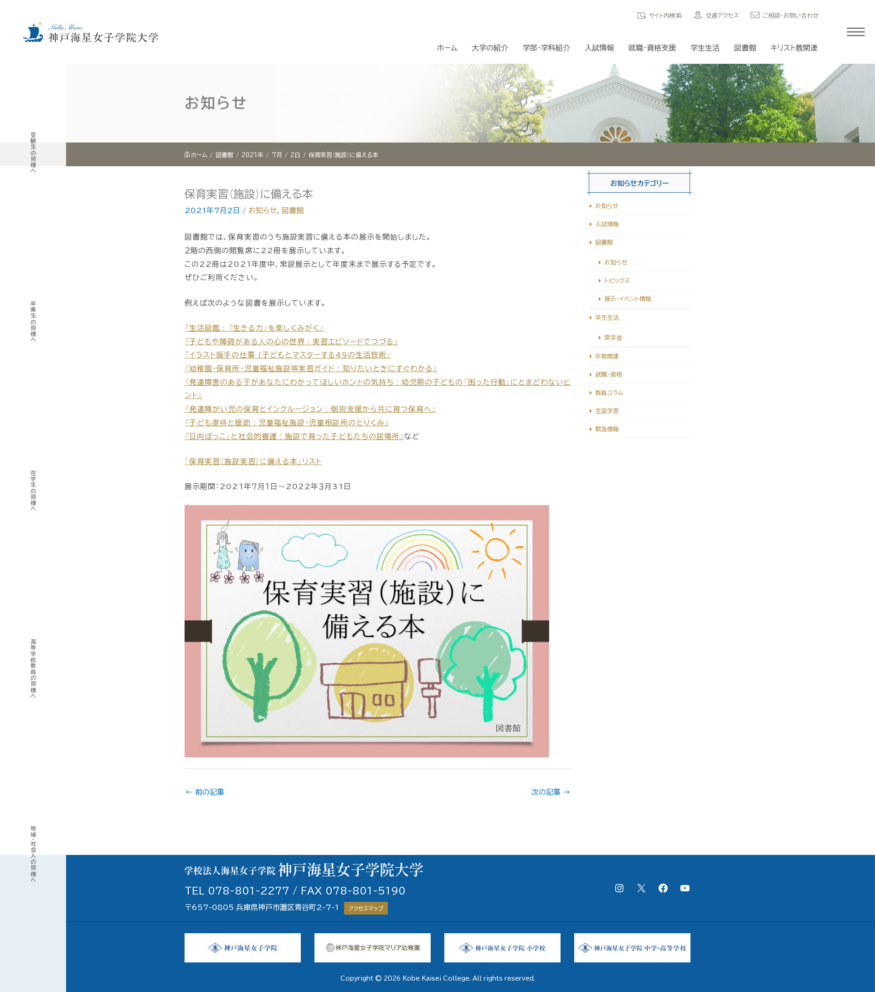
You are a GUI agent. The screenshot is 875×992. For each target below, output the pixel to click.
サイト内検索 (665, 16)
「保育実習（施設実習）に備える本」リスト (253, 461)
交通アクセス (722, 16)
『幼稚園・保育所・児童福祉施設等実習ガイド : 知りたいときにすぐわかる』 (311, 368)
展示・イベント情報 (627, 299)
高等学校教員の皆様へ (33, 669)
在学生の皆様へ (33, 490)
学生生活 (705, 47)
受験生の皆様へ (33, 153)
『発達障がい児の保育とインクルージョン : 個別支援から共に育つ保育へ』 (310, 409)
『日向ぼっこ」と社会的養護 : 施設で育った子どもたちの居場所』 (294, 436)
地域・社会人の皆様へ (33, 854)
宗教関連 (607, 356)
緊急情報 (607, 429)
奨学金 (613, 338)
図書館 (745, 47)
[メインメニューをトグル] (856, 32)
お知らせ (262, 210)
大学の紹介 (490, 47)
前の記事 (204, 792)
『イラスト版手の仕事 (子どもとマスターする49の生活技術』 (288, 354)
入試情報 (599, 47)
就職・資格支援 (652, 47)
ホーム (447, 47)
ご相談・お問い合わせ (790, 16)
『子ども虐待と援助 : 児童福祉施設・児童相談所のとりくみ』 (287, 422)
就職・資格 (608, 375)
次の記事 (550, 792)
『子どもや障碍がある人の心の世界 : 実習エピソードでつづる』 (291, 341)
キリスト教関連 (794, 47)
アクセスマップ (366, 908)
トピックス (617, 281)
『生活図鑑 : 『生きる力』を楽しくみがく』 (254, 328)
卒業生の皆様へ (33, 322)
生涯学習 (607, 411)
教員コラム (609, 393)
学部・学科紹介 (546, 47)
